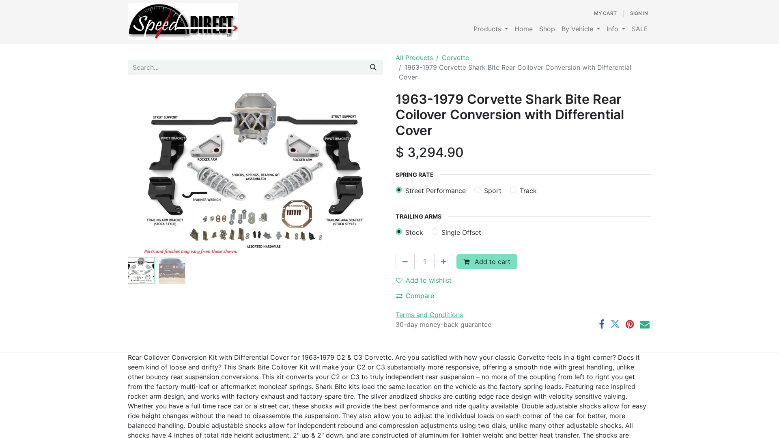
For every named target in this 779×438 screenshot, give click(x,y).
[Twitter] (615, 324)
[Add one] (443, 261)
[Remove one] (405, 261)
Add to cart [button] (491, 262)
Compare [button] (420, 296)
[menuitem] (490, 29)
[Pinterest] (630, 324)
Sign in (639, 13)
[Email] (645, 324)
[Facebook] (602, 324)
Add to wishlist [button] (429, 280)
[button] (147, 173)
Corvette (455, 58)
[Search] (373, 67)
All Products (414, 58)
